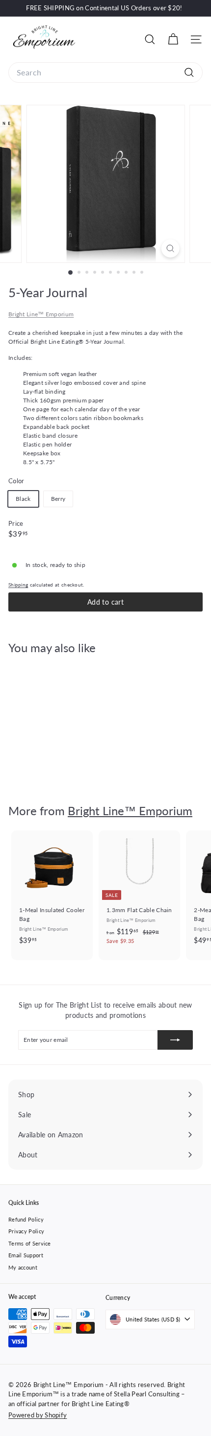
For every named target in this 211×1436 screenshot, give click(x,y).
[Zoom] (170, 248)
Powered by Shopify (37, 1415)
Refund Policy (26, 1219)
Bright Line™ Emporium (41, 314)
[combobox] (105, 72)
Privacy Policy (26, 1231)
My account (22, 1267)
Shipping (18, 585)
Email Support (25, 1255)
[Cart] (173, 39)
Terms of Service (29, 1243)
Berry (58, 498)
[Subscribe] (175, 1040)
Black (23, 498)
